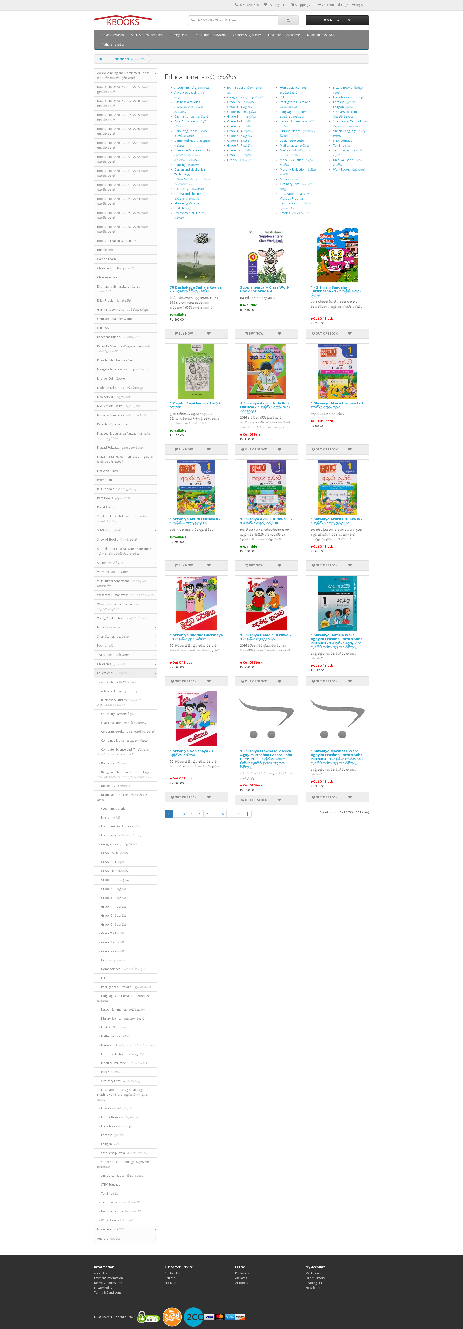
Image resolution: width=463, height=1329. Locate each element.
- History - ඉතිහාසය (111, 960)
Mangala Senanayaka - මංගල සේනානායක (124, 369)
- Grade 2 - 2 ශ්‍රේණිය (111, 889)
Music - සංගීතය (290, 179)
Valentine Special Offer (112, 572)
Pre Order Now (107, 471)
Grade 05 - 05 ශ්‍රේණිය (241, 102)
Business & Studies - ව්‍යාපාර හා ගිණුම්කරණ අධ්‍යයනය (188, 107)
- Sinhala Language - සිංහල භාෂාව (120, 1176)
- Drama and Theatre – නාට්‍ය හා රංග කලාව (122, 797)
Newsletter (313, 1288)
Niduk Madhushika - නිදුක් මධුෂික (119, 406)
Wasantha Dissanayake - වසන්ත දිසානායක (125, 595)
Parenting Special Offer (113, 424)
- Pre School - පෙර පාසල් (114, 1126)
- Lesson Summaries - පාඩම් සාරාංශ (121, 1009)
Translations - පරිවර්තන (210, 35)
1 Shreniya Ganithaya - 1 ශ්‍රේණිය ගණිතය (192, 752)
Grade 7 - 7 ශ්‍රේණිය (239, 145)
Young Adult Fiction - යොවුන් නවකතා (122, 618)
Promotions (105, 480)
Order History (315, 1278)
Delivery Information (108, 1283)
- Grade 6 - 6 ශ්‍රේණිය (111, 915)
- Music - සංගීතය (109, 1072)
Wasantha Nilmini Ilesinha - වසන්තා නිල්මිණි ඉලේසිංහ (120, 606)
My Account (313, 1273)
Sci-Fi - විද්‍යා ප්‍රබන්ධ (109, 530)
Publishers (242, 1273)
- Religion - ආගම (109, 1144)
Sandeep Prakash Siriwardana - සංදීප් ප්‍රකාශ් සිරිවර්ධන (121, 518)
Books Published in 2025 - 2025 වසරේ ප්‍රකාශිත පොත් (123, 215)
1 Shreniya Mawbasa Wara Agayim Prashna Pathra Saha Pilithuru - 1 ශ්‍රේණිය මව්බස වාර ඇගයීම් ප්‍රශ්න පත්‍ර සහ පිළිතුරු (337, 756)
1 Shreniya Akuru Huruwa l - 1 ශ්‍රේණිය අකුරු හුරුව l (337, 405)
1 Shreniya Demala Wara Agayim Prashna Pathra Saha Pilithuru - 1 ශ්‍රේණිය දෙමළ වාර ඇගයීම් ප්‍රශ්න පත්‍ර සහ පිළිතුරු (336, 640)
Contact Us (172, 1273)
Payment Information (108, 1278)
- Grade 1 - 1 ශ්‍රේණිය (111, 862)
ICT (282, 97)
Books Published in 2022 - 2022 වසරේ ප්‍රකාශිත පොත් (123, 159)
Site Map (170, 1283)
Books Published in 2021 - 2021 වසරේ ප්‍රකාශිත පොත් (123, 145)
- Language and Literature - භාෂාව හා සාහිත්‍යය (123, 998)
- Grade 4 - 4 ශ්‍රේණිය (111, 907)
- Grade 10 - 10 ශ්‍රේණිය (113, 871)
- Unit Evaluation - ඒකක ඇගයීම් (119, 1211)
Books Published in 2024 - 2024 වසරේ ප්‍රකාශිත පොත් (123, 201)
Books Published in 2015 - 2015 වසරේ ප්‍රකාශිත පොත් (123, 89)
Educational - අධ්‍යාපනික (284, 35)
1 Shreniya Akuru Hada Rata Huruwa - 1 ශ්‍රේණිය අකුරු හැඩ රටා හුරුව (265, 407)
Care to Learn (106, 259)
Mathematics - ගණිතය (294, 145)
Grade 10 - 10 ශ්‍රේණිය (241, 112)
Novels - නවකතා (113, 35)
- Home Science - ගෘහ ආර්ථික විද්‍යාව (121, 969)
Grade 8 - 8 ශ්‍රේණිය (239, 150)
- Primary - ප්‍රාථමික (110, 1135)
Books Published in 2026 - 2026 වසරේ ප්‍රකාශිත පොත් (123, 229)
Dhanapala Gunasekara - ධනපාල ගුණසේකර (119, 288)
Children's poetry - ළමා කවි (115, 268)
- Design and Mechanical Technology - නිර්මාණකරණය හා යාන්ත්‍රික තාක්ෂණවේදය (124, 774)
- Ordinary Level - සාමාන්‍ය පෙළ (119, 1081)
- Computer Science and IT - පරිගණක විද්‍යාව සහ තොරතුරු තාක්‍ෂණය (123, 751)
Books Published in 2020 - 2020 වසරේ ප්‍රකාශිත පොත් (123, 131)
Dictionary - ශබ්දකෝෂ (189, 189)
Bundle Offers (106, 250)
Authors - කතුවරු (113, 44)
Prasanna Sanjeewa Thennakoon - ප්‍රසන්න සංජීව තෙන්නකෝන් (125, 459)
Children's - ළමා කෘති (247, 35)
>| (246, 814)
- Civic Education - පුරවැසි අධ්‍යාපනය (122, 723)
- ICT (101, 978)
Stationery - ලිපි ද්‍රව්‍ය (110, 563)
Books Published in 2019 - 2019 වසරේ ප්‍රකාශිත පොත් (123, 117)
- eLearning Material (111, 808)
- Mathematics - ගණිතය (113, 1036)
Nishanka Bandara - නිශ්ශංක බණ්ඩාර (121, 415)
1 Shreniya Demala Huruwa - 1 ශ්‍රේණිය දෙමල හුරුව (265, 636)
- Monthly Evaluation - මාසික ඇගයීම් (122, 1063)
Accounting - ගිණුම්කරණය (191, 88)
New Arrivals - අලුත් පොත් (113, 397)
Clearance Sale (107, 277)
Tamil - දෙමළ (341, 145)
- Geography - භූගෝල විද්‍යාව (117, 844)
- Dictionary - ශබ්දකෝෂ (113, 786)
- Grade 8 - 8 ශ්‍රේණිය (111, 942)
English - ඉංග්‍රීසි (183, 208)
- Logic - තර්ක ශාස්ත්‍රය (112, 1027)
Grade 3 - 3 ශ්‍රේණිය (239, 126)
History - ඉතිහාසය (239, 160)
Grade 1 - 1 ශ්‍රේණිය (239, 107)
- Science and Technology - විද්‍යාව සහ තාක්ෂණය (123, 1164)
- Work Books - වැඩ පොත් (115, 1220)
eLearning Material (187, 203)
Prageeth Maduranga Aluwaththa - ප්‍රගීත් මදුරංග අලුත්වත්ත (123, 435)
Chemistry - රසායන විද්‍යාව (191, 116)
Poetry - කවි (179, 35)
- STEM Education (109, 1184)
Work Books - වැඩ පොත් (349, 170)
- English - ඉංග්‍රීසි (108, 817)
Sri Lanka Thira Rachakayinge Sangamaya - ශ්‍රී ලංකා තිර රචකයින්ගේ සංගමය (125, 551)
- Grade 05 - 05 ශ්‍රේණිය (113, 853)
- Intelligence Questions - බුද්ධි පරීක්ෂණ (124, 987)
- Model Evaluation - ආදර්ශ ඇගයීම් (120, 1054)
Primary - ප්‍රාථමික (344, 102)
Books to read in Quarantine (116, 241)
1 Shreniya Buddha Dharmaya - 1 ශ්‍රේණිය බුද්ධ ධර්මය (196, 636)
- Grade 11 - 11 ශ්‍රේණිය (113, 880)
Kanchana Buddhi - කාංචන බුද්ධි (118, 337)
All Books (241, 1283)
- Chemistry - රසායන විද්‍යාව (116, 714)
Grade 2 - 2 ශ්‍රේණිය (239, 121)
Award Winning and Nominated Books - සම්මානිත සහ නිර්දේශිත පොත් (124, 75)
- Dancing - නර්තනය (111, 763)
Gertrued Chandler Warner (115, 319)
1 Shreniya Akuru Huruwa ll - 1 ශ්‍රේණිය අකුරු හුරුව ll (195, 521)
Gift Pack (103, 328)
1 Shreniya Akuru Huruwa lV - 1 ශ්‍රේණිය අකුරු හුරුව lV (337, 521)
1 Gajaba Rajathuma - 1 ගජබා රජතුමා (195, 405)
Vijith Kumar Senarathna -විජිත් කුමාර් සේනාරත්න (121, 583)
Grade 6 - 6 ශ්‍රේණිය (239, 136)
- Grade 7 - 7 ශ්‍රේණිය (111, 933)
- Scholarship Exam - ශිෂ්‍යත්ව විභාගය (122, 1153)
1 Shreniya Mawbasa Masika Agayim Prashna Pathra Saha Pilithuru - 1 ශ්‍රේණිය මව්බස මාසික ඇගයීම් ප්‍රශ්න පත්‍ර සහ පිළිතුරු (266, 758)
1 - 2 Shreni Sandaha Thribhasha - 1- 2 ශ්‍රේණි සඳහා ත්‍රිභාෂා (336, 291)
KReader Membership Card (115, 360)
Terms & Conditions (107, 1292)
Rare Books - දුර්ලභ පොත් (113, 498)
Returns (170, 1278)
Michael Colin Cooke (111, 378)
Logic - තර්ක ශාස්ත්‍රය (293, 141)
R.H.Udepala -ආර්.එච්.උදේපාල (116, 489)
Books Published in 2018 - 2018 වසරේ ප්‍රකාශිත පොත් (123, 103)
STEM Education (343, 141)
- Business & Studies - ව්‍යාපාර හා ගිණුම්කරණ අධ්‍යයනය (119, 702)
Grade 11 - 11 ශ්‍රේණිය (241, 116)
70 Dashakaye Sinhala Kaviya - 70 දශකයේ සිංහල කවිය (196, 289)
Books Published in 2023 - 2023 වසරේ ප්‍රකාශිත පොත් (123, 173)
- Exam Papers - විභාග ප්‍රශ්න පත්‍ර (119, 835)
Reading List (314, 1283)
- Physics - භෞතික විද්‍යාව (114, 1108)
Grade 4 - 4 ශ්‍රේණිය (239, 131)
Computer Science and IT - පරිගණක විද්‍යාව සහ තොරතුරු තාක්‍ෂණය (192, 155)
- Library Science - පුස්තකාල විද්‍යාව (121, 1018)
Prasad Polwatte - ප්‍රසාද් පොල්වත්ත (120, 447)
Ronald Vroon (106, 507)
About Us (100, 1273)
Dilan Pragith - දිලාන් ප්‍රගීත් (114, 300)
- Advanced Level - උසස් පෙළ (117, 691)
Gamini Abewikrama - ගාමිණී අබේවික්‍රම (123, 310)
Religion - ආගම (343, 107)
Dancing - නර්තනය (186, 165)
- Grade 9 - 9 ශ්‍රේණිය (111, 951)
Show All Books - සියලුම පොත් (117, 539)
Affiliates (241, 1278)
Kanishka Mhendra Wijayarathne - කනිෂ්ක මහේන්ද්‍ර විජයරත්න (125, 348)
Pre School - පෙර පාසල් (348, 97)
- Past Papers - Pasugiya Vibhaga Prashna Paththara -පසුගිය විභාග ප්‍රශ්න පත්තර (122, 1094)
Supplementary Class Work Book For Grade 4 (264, 289)
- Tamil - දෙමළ (107, 1193)
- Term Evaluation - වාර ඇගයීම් (118, 1202)
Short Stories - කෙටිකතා (147, 35)
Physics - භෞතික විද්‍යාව (295, 213)
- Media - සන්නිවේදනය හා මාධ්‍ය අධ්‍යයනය (125, 1045)
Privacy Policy (103, 1288)
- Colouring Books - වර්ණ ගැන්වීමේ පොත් (125, 732)
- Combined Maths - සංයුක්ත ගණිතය (122, 740)
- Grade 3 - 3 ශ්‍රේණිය (111, 898)
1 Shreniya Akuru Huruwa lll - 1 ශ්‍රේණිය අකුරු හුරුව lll (266, 521)
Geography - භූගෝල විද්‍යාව (245, 97)
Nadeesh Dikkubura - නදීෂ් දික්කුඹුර (120, 388)
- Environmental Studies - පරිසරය (120, 826)
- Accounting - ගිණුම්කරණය (116, 682)
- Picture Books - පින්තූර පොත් (117, 1117)
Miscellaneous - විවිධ (321, 35)
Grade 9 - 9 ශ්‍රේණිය (239, 155)
